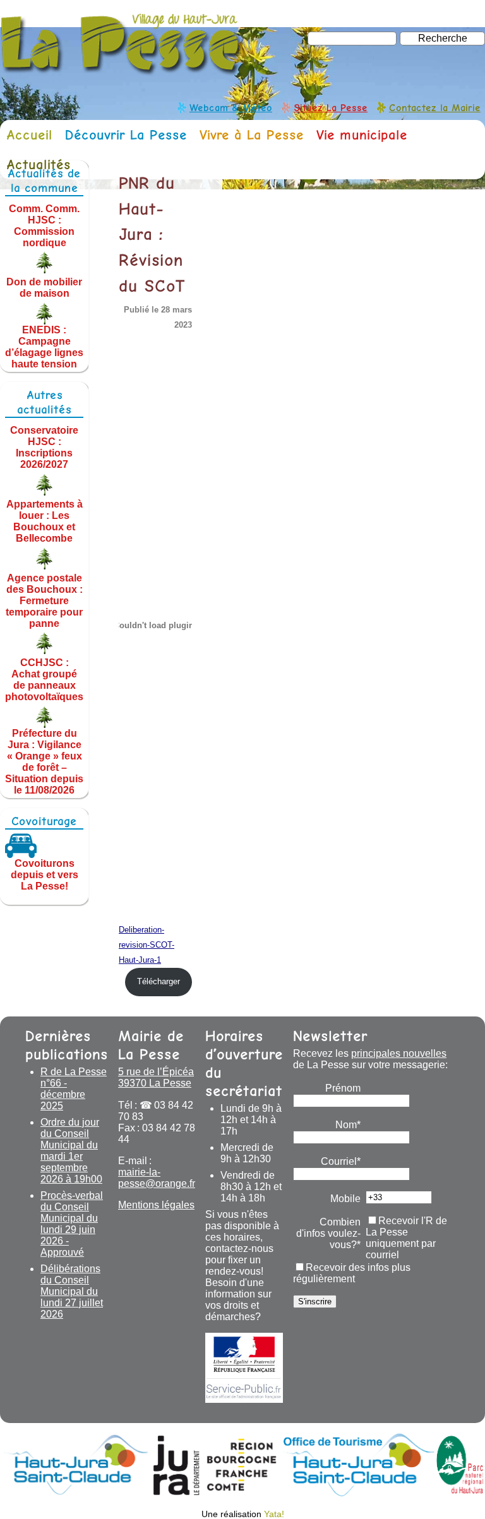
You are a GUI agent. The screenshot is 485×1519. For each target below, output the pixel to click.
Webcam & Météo (230, 108)
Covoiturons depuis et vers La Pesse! (44, 874)
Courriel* (341, 1161)
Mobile (345, 1198)
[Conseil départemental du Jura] (176, 1492)
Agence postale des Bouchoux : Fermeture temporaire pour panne (44, 600)
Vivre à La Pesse (252, 134)
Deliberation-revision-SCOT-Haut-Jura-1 (146, 945)
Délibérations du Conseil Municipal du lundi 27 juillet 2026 (71, 1291)
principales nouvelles (398, 1053)
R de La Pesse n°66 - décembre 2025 (73, 1088)
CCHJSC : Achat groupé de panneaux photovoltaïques (44, 679)
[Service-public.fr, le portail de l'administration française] (244, 1368)
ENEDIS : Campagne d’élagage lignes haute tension (44, 347)
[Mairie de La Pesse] (122, 69)
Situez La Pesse (331, 108)
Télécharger (158, 981)
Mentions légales (156, 1205)
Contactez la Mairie (435, 108)
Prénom (343, 1088)
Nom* (348, 1124)
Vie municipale (361, 134)
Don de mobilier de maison (44, 288)
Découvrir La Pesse (126, 134)
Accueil (29, 134)
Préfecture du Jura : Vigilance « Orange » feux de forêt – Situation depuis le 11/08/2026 (44, 761)
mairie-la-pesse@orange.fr (156, 1178)
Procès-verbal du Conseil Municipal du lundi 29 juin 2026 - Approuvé (71, 1224)
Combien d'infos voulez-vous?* (328, 1233)
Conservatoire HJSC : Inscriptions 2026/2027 (44, 447)
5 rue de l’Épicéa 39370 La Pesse (156, 1077)
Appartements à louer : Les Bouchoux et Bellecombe (44, 521)
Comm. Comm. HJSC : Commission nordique (44, 225)
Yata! (274, 1514)
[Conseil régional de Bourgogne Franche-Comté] (241, 1492)
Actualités (38, 164)
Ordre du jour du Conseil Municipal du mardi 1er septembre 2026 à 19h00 (71, 1150)
